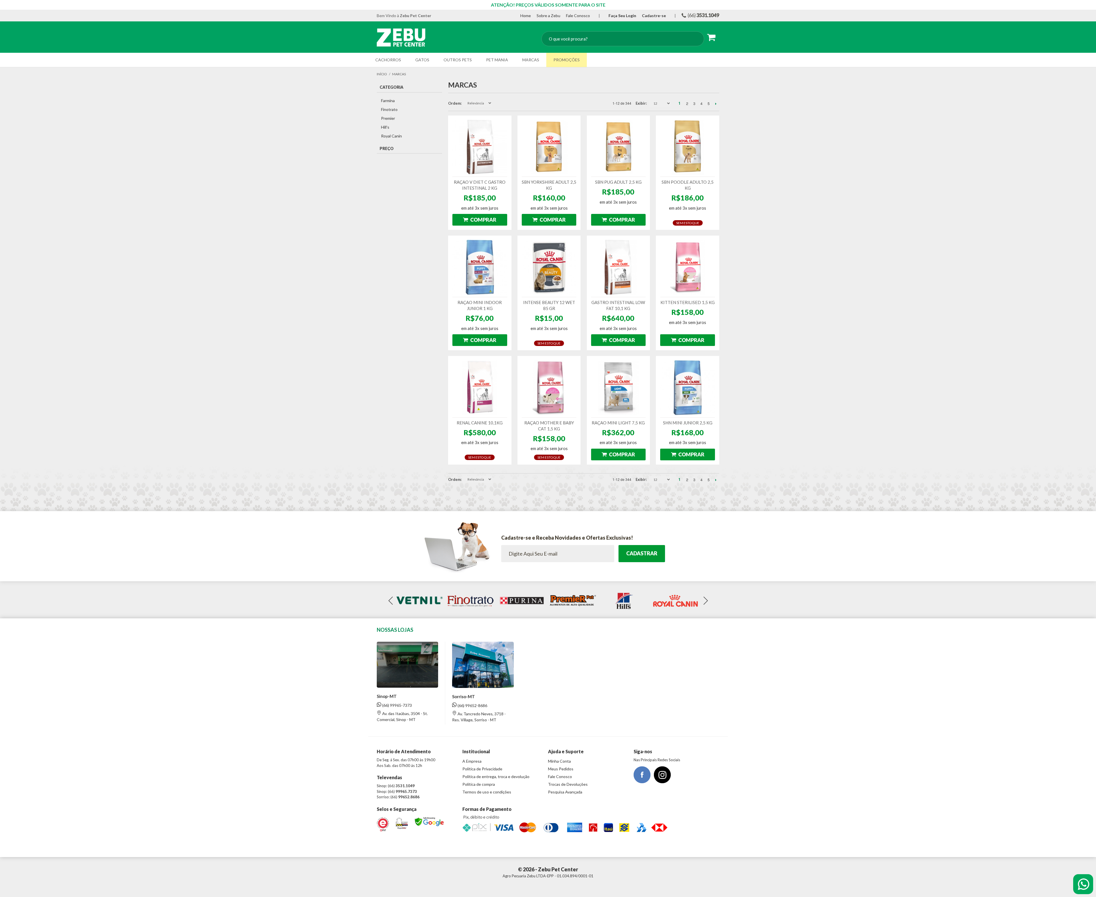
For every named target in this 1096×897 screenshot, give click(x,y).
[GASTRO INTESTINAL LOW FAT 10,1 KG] (618, 267)
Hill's (385, 127)
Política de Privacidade (482, 768)
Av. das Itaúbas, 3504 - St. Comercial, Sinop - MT (402, 716)
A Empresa (471, 761)
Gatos (422, 59)
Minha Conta (559, 761)
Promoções (566, 59)
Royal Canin (391, 135)
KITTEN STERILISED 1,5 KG (687, 302)
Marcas (530, 59)
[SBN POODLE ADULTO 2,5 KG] (687, 147)
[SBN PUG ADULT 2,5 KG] (618, 147)
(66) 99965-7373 (396, 705)
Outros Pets (458, 59)
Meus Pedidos (560, 768)
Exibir (641, 103)
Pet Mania (497, 59)
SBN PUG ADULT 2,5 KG (618, 182)
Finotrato (389, 109)
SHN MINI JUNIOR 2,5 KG (687, 422)
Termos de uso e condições (486, 791)
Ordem (454, 103)
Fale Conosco (578, 15)
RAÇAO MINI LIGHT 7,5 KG (618, 422)
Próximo (715, 103)
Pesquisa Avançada (565, 791)
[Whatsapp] (1083, 884)
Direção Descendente (497, 103)
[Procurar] (694, 39)
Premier (388, 118)
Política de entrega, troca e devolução (495, 776)
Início (382, 74)
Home (525, 15)
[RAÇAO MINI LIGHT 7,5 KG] (618, 387)
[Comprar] (479, 220)
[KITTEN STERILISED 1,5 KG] (687, 267)
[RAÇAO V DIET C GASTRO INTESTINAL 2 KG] (479, 147)
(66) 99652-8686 (472, 705)
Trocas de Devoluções (568, 784)
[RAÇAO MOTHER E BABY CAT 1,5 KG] (549, 387)
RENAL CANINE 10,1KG (480, 422)
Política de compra (478, 784)
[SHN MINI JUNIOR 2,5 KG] (687, 387)
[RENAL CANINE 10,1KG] (479, 387)
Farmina (388, 100)
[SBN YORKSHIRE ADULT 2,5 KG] (549, 147)
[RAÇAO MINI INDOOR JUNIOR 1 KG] (479, 267)
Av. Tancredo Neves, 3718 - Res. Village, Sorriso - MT (479, 716)
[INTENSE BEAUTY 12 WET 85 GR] (549, 267)
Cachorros (388, 59)
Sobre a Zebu (548, 15)
